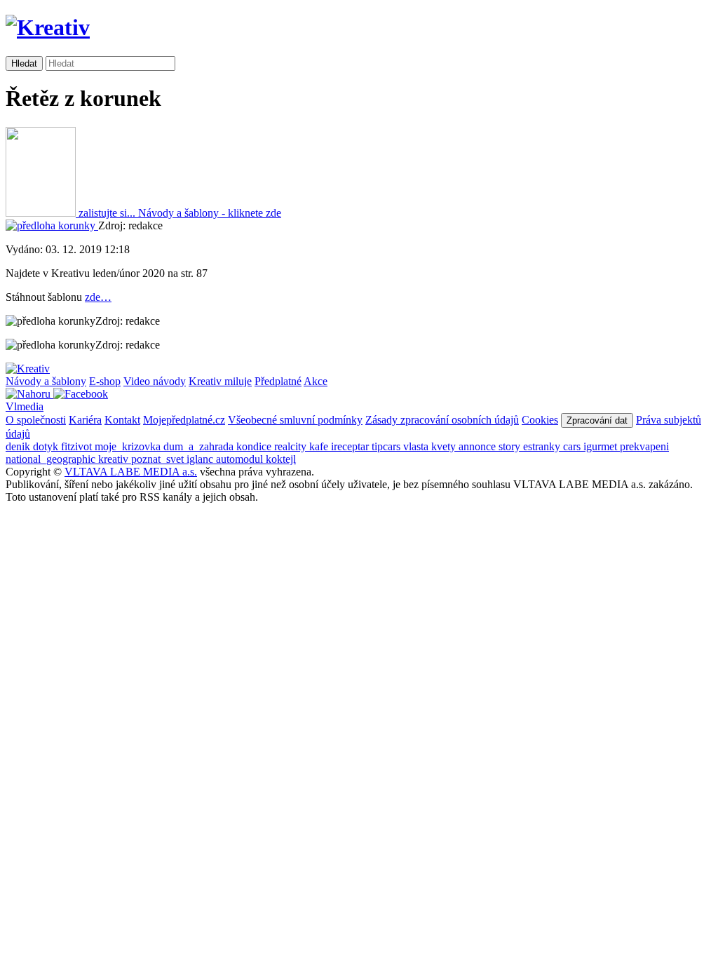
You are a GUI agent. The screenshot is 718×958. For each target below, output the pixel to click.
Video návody (154, 381)
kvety (445, 446)
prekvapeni (644, 446)
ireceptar (351, 446)
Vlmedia (24, 406)
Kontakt (122, 420)
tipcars (387, 446)
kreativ (114, 459)
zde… (98, 297)
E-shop (105, 381)
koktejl (281, 459)
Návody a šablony (46, 381)
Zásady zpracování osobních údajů (442, 420)
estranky (543, 446)
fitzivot (78, 446)
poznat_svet (159, 459)
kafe (320, 446)
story (511, 446)
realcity (291, 446)
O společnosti (36, 420)
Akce (315, 381)
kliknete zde (209, 213)
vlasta (417, 446)
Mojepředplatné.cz (184, 420)
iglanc (201, 459)
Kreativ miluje (220, 381)
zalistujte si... (107, 213)
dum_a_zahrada (199, 446)
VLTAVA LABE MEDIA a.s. (131, 472)
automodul (241, 459)
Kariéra (85, 420)
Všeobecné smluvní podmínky (295, 420)
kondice (255, 446)
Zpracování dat (597, 420)
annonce (479, 446)
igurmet (601, 446)
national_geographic (52, 459)
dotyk (47, 446)
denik (19, 446)
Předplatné (278, 381)
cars (573, 446)
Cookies (540, 420)
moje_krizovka (129, 446)
